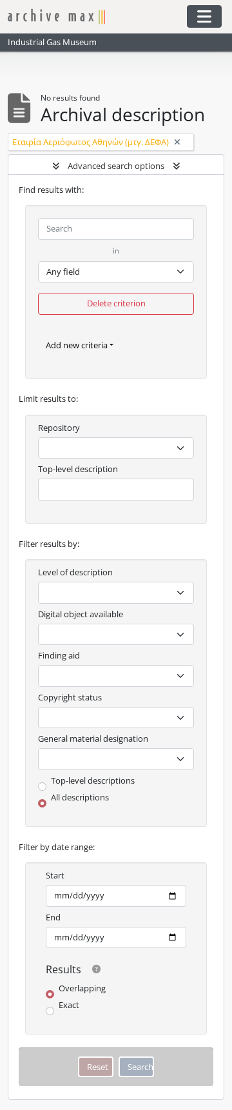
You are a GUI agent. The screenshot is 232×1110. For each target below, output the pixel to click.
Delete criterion (116, 303)
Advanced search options (116, 166)
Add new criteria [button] (77, 345)
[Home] (91, 16)
